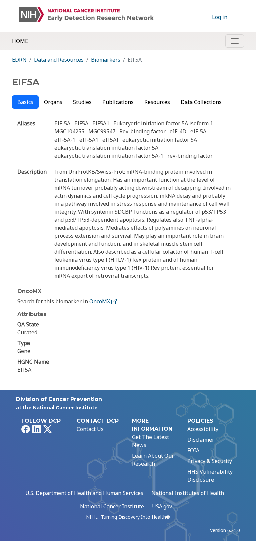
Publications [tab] (118, 102)
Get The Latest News (150, 441)
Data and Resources (59, 59)
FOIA (193, 450)
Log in (219, 17)
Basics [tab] (25, 102)
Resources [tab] (157, 102)
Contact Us (90, 429)
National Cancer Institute (112, 506)
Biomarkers (105, 59)
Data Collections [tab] (201, 102)
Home (20, 41)
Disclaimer (200, 439)
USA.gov (162, 506)
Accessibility (202, 429)
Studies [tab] (82, 102)
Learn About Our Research (153, 459)
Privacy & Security (209, 461)
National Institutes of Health (187, 493)
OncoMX (100, 301)
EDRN (19, 59)
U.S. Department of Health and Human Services (84, 493)
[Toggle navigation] (234, 41)
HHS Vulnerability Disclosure (210, 475)
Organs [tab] (53, 102)
